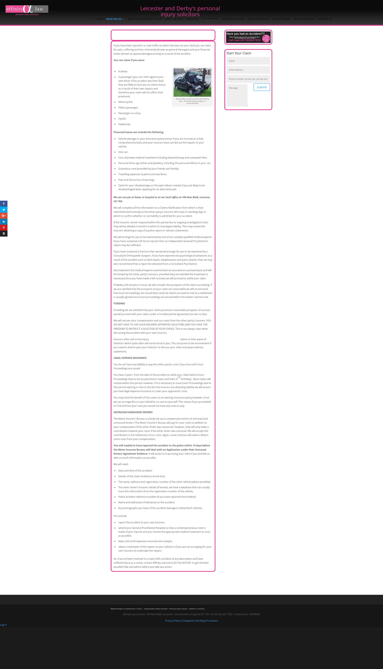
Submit (262, 87)
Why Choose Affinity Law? (145, 19)
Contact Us (324, 19)
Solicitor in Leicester (197, 609)
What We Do (113, 19)
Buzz (140, 609)
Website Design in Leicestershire (123, 609)
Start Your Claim (233, 19)
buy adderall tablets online (164, 339)
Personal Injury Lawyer (178, 609)
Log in (3, 624)
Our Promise (210, 19)
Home (99, 19)
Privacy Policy (172, 620)
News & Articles (303, 19)
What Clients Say (258, 19)
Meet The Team (174, 19)
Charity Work (281, 19)
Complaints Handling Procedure (200, 620)
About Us (193, 19)
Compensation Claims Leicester (156, 609)
